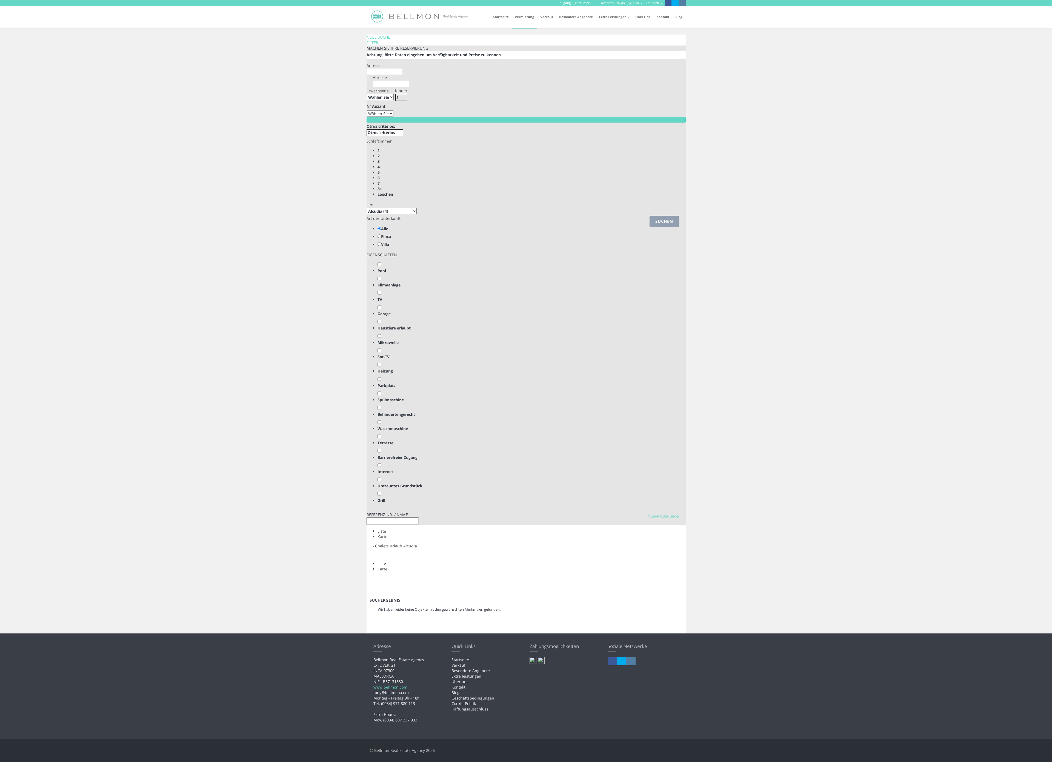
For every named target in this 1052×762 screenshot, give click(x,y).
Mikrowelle (388, 342)
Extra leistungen (466, 676)
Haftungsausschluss (469, 709)
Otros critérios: (381, 126)
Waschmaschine (393, 428)
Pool (382, 270)
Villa (385, 244)
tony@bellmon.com (391, 692)
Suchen (664, 221)
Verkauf (546, 17)
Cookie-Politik (463, 703)
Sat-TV (384, 356)
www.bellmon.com (390, 687)
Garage (384, 313)
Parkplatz (387, 385)
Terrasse (385, 442)
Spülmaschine (391, 399)
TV (380, 299)
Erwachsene (378, 90)
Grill (381, 500)
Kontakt (662, 17)
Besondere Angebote (576, 17)
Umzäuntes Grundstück (400, 485)
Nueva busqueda (663, 516)
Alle (384, 228)
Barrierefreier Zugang (398, 457)
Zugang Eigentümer (574, 3)
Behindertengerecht (396, 414)
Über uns (642, 17)
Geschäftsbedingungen (472, 698)
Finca (386, 236)
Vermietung (524, 17)
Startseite (501, 17)
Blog (678, 17)
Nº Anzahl (376, 106)
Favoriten (606, 3)
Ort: (370, 204)
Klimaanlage (389, 285)
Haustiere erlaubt (394, 328)
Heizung (385, 371)
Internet (385, 471)
